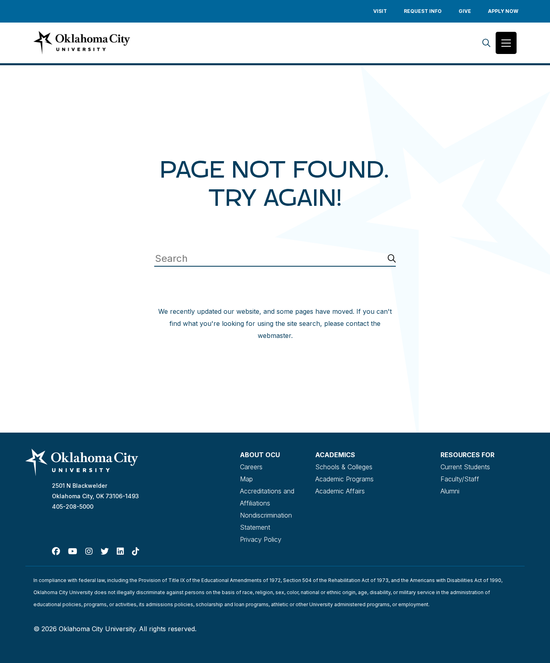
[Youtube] (72, 551)
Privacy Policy (260, 539)
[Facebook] (56, 551)
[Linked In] (120, 551)
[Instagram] (89, 551)
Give (465, 11)
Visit (380, 11)
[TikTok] (135, 551)
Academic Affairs (340, 491)
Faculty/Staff (459, 479)
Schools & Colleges (343, 467)
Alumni (449, 491)
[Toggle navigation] (506, 43)
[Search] (486, 43)
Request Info (423, 11)
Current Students (465, 467)
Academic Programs (344, 479)
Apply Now (503, 11)
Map (246, 479)
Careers (251, 467)
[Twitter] (105, 551)
